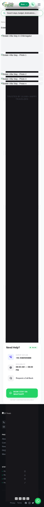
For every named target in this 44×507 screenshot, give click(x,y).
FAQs (4, 450)
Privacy (12, 503)
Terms (19, 503)
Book (23, 4)
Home (3, 22)
